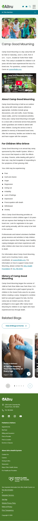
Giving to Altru (6, 461)
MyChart (4, 430)
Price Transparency (8, 510)
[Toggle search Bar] (29, 6)
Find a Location (6, 439)
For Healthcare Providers (9, 470)
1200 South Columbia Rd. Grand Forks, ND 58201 (12, 406)
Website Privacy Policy (9, 503)
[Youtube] (21, 416)
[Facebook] (3, 416)
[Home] (23, 6)
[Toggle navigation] (35, 12)
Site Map (4, 499)
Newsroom (5, 464)
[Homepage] (7, 400)
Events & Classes (7, 443)
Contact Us (5, 454)
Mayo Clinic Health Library (10, 467)
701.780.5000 (17, 269)
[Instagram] (15, 416)
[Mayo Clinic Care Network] (19, 479)
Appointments (6, 427)
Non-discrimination (7, 490)
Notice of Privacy (7, 506)
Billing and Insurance (8, 433)
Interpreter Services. (8, 495)
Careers (4, 457)
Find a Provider (6, 436)
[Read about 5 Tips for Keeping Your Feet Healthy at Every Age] (29, 374)
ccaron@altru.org (19, 260)
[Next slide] (30, 386)
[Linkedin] (9, 416)
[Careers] (26, 6)
